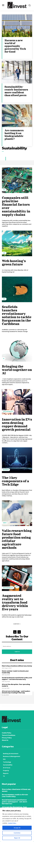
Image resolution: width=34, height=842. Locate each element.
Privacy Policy (7, 738)
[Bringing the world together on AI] (17, 349)
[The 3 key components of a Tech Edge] (17, 460)
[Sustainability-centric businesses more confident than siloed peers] (17, 72)
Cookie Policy (12, 823)
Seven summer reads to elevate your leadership (15, 672)
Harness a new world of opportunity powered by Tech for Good (15, 46)
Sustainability (8, 411)
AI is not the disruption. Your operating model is (16, 685)
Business (6, 470)
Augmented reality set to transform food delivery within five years (15, 602)
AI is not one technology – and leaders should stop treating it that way (16, 692)
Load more (16, 624)
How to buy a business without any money (17, 666)
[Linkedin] (15, 632)
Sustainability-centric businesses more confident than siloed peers (16, 91)
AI (3, 358)
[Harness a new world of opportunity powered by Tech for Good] (17, 25)
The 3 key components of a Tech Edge (15, 481)
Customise (17, 833)
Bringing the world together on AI (17, 369)
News (4, 523)
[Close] (32, 808)
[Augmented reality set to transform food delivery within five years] (17, 578)
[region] (17, 825)
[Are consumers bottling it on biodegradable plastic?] (17, 115)
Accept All (17, 828)
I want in (17, 652)
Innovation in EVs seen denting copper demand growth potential (17, 424)
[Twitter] (19, 632)
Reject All (17, 838)
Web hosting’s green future (14, 262)
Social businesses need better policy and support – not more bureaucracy (17, 678)
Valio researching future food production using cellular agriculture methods (17, 539)
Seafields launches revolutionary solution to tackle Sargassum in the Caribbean (16, 315)
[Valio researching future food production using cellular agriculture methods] (17, 513)
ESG (4, 190)
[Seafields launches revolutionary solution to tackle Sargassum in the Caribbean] (17, 289)
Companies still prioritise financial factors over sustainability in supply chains (16, 206)
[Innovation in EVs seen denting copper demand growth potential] (17, 402)
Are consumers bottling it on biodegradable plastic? (14, 134)
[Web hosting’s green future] (17, 243)
